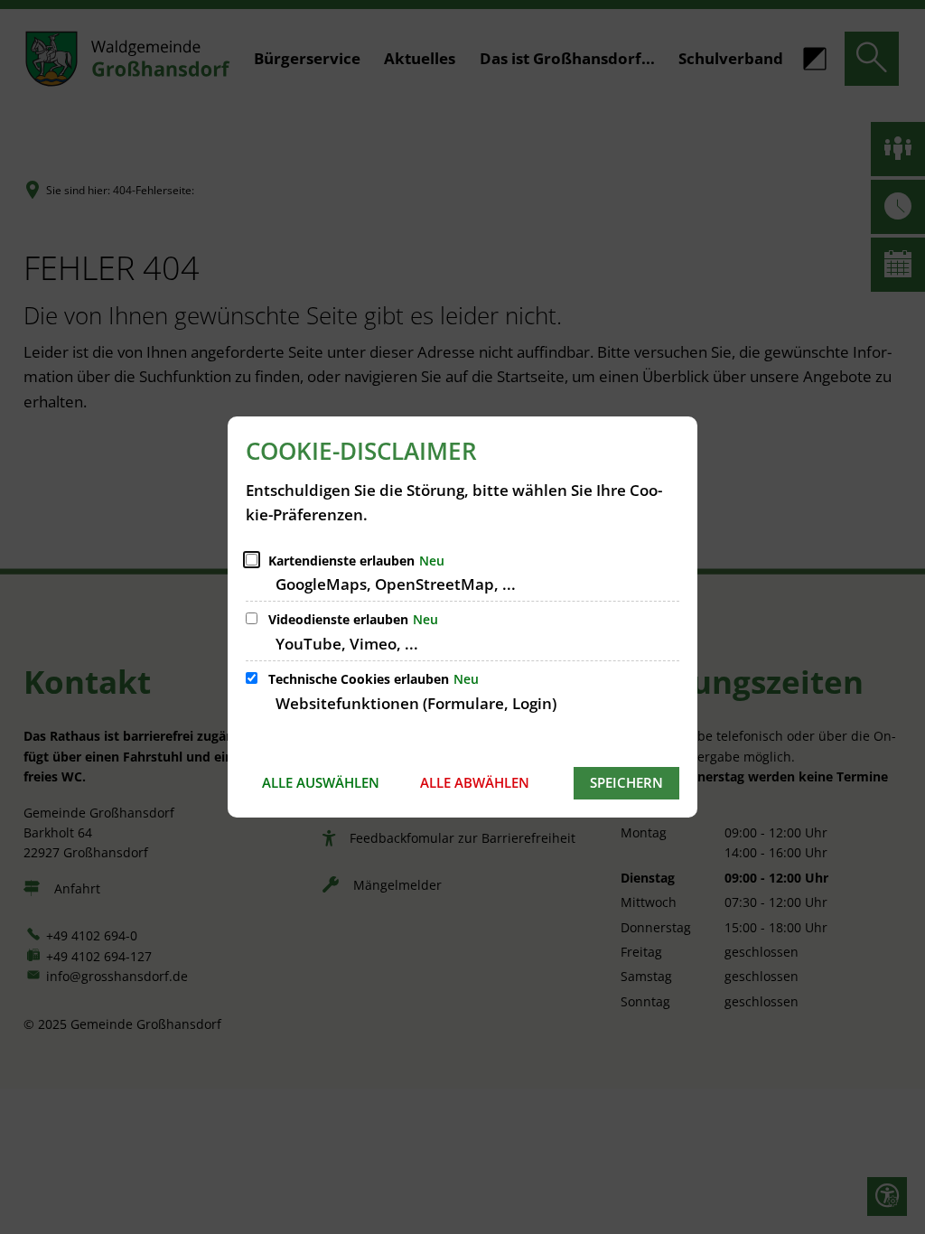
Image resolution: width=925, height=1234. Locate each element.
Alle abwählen (474, 782)
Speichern (626, 782)
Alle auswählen (320, 782)
